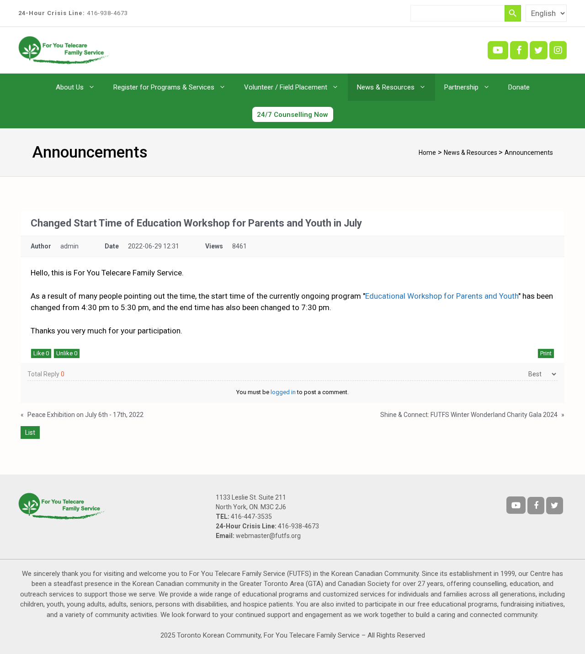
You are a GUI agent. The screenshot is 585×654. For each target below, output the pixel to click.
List (30, 432)
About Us (70, 87)
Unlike (66, 353)
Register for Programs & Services (163, 87)
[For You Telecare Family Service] (64, 49)
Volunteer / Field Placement (285, 87)
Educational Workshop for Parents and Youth (441, 296)
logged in (283, 392)
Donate (519, 87)
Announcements (529, 152)
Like (41, 353)
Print (546, 353)
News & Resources (386, 87)
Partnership (461, 87)
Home (427, 152)
